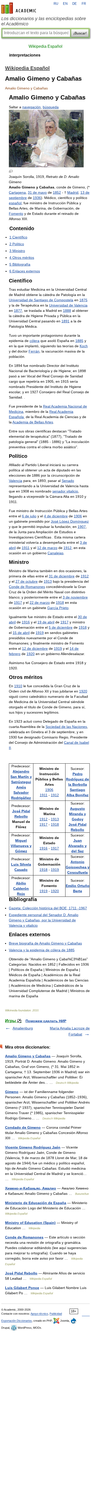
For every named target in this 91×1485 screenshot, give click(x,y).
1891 (65, 321)
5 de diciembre (61, 627)
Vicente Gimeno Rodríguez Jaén (32, 1147)
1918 (60, 603)
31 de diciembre (62, 576)
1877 (18, 311)
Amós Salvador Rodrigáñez (21, 792)
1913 (48, 581)
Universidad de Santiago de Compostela (41, 300)
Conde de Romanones (27, 587)
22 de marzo (40, 603)
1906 (78, 516)
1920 (31, 654)
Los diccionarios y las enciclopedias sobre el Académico (43, 21)
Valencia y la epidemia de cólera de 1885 (42, 950)
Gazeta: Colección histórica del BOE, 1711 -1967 (48, 908)
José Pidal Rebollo (21, 1273)
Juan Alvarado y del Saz (77, 845)
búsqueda (51, 107)
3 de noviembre (75, 597)
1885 (79, 341)
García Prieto (58, 608)
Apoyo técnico (39, 1313)
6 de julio (29, 516)
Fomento (16, 214)
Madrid (72, 192)
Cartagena (17, 192)
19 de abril (45, 622)
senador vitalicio (65, 491)
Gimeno (11, 1092)
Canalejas (55, 553)
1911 (26, 548)
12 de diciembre (35, 649)
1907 (82, 527)
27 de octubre (26, 581)
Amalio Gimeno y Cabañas (28, 1056)
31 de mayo (37, 192)
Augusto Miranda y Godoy (77, 814)
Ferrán (34, 351)
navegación (31, 107)
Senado (68, 481)
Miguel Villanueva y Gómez (21, 845)
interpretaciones (24, 55)
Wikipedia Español (45, 46)
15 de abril (21, 633)
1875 (83, 300)
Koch (84, 346)
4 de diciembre (56, 516)
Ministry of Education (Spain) (30, 1223)
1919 (40, 633)
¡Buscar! (80, 33)
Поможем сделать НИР (46, 1021)
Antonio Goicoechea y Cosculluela (77, 867)
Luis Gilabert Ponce (22, 1288)
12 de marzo (47, 548)
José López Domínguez (70, 521)
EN (65, 4)
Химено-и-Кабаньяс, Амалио (30, 1188)
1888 (67, 311)
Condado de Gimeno (23, 1127)
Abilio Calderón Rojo (21, 888)
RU (56, 4)
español (15, 203)
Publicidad (56, 1313)
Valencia (15, 481)
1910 (18, 686)
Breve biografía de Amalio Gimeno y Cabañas (45, 943)
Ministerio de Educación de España (35, 1203)
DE (74, 4)
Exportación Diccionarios (16, 1320)
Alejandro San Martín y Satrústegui (21, 776)
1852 (57, 192)
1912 (67, 548)
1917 (18, 603)
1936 (37, 198)
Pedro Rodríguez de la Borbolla (77, 779)
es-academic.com (19, 8)
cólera (34, 341)
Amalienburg (23, 1028)
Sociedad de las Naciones (66, 727)
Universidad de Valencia (68, 305)
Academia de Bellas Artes (32, 422)
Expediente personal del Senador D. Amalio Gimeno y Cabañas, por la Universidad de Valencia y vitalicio (43, 920)
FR (84, 4)
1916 (26, 622)
